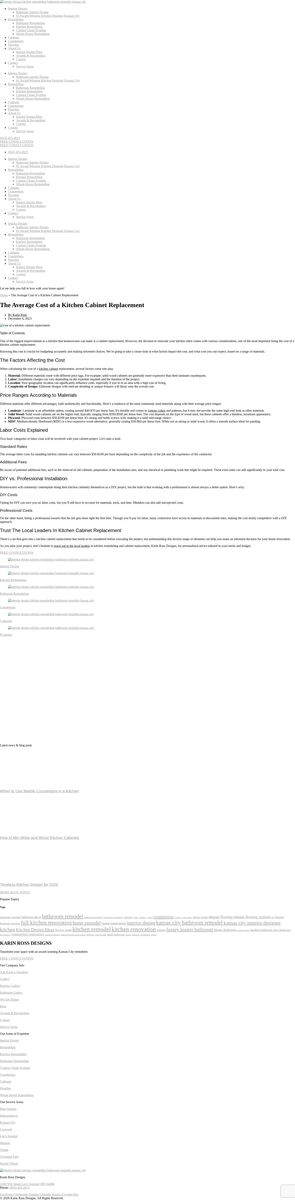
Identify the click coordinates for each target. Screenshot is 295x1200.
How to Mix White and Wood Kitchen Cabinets (39, 838)
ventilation (145, 935)
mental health (243, 930)
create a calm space (183, 917)
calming (142, 917)
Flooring (13, 44)
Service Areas (25, 66)
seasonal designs (52, 935)
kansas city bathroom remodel (189, 923)
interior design (141, 922)
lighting (161, 930)
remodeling (20, 934)
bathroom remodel (62, 916)
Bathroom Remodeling (30, 23)
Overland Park (9, 1156)
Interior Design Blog (29, 52)
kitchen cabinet (48, 368)
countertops (164, 916)
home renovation (114, 923)
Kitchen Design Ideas (35, 929)
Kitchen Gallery (10, 986)
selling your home (96, 934)
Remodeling (15, 19)
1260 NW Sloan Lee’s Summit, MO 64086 (27, 1184)
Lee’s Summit (8, 1136)
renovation (36, 934)
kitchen (7, 929)
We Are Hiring (9, 999)
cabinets (128, 917)
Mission (5, 1143)
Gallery (4, 979)
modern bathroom (261, 930)
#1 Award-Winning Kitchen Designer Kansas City (48, 15)
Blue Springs (8, 1109)
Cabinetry (6, 621)
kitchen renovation (134, 929)
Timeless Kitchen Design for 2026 (29, 884)
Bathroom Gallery (11, 992)
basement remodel (10, 917)
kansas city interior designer (252, 922)
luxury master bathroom (189, 929)
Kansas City (7, 1122)
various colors (156, 410)
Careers (21, 59)
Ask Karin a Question (14, 972)
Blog (3, 1006)
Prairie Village (9, 1163)
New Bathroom (282, 930)
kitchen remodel (91, 929)
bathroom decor (31, 917)
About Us (14, 48)
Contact (13, 63)
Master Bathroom (225, 930)
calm (136, 917)
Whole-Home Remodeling (33, 34)
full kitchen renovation (46, 923)
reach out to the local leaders (72, 546)
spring (128, 935)
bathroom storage (93, 917)
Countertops (15, 41)
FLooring (6, 634)
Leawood (6, 1129)
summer (135, 935)
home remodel (87, 922)
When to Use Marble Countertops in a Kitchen (39, 791)
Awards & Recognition (30, 55)
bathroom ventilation (113, 917)
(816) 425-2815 (20, 1187)
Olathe (4, 1150)
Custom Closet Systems (31, 30)
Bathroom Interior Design (32, 12)
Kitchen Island (63, 930)
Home (4, 295)
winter (154, 935)
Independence (9, 1115)
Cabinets (13, 37)
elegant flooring (221, 917)
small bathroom (116, 934)
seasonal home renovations (73, 935)
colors (150, 917)
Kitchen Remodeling (29, 26)
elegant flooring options (252, 917)
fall (272, 917)
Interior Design (17, 8)
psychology (5, 935)
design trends (200, 917)
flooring (15, 923)
